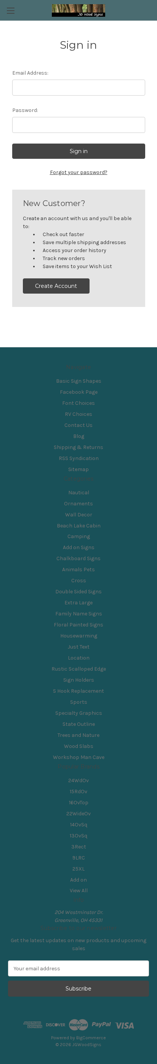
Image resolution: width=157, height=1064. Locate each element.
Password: (25, 110)
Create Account (56, 286)
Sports (78, 702)
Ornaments (78, 503)
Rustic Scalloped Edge (78, 669)
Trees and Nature (78, 735)
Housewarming (78, 636)
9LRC (78, 858)
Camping (78, 536)
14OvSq (78, 824)
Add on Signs (79, 547)
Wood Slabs (78, 746)
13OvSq (78, 835)
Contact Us (78, 425)
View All (79, 890)
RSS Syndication (79, 458)
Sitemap (78, 469)
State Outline (78, 724)
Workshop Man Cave (78, 757)
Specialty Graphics (78, 713)
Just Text (79, 647)
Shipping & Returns (78, 447)
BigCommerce (91, 1037)
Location (79, 658)
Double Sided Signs (78, 591)
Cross (78, 580)
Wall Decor (78, 514)
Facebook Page (79, 392)
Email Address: (30, 73)
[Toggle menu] (10, 10)
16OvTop (78, 802)
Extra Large (78, 602)
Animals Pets (78, 569)
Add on (78, 880)
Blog (78, 436)
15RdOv (78, 791)
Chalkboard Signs (78, 558)
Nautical (78, 492)
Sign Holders (78, 680)
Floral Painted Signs (78, 624)
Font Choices (78, 403)
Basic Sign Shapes (78, 381)
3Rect (78, 847)
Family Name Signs (78, 613)
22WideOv (78, 813)
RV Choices (78, 414)
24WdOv (78, 780)
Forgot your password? (78, 172)
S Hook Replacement (78, 691)
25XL (78, 869)
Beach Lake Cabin (79, 525)
